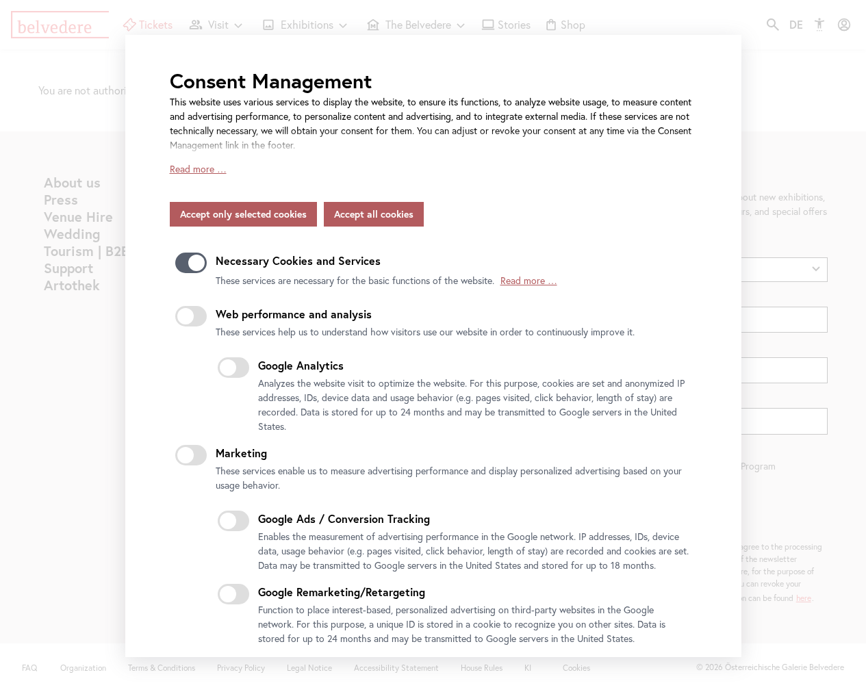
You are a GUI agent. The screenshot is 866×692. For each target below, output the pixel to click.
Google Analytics (301, 365)
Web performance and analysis (294, 314)
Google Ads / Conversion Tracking (344, 518)
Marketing (241, 453)
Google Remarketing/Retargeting (341, 592)
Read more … (198, 169)
